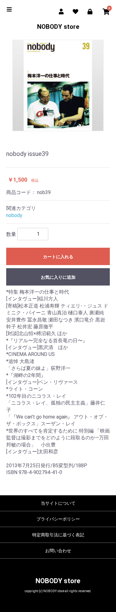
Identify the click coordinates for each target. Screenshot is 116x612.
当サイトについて (58, 503)
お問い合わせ (58, 550)
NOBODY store (58, 26)
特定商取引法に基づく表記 (58, 534)
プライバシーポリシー (58, 519)
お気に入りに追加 (58, 277)
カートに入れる (58, 256)
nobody (14, 215)
